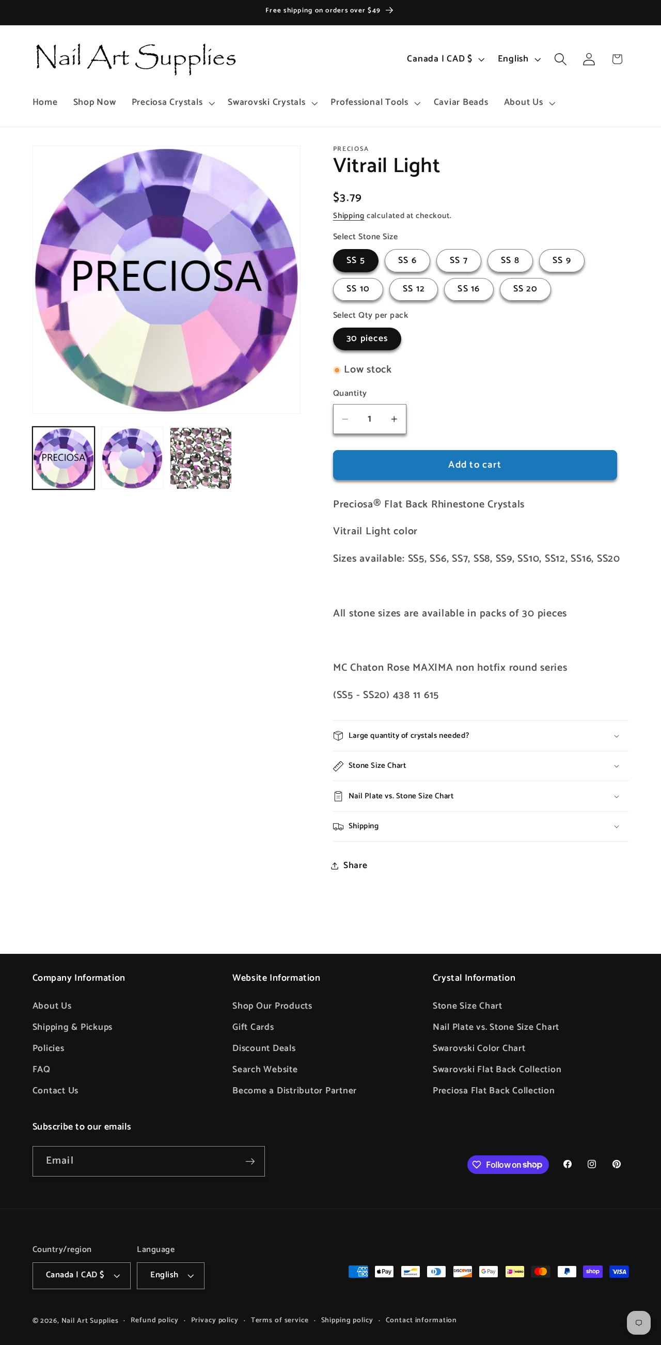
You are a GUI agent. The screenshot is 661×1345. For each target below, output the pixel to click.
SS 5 (356, 260)
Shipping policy (347, 1320)
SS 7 (459, 260)
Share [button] (355, 865)
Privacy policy (215, 1320)
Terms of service (280, 1320)
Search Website (265, 1069)
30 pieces (367, 339)
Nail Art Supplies (90, 1320)
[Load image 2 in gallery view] (132, 458)
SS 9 (562, 260)
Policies (49, 1048)
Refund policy (154, 1320)
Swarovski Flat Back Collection (497, 1069)
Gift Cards (253, 1027)
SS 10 (358, 289)
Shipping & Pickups (73, 1027)
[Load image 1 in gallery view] (64, 458)
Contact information (422, 1320)
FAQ (42, 1069)
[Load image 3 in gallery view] (201, 458)
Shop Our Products (272, 1006)
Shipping (349, 215)
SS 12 (413, 289)
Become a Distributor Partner (294, 1091)
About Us (52, 1006)
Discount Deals (264, 1048)
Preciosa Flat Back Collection (494, 1091)
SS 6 (407, 260)
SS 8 (510, 260)
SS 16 (469, 289)
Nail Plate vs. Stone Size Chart (496, 1027)
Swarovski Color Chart (479, 1048)
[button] (172, 102)
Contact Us (56, 1091)
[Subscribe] (250, 1161)
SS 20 (525, 289)
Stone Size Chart (467, 1006)
